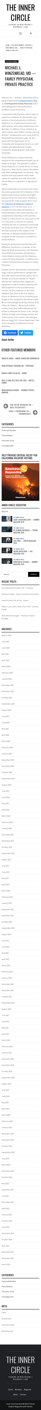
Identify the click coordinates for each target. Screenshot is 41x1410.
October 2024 (7, 772)
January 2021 (7, 1052)
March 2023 (6, 891)
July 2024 (5, 791)
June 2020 (6, 1096)
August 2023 (6, 859)
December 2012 (8, 1252)
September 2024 (8, 778)
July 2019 (5, 1158)
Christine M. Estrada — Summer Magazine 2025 (25, 563)
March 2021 (6, 1040)
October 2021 (7, 996)
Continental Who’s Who (27, 100)
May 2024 (5, 803)
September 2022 (8, 928)
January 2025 (7, 753)
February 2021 (7, 1046)
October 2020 (7, 1071)
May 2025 (5, 729)
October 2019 (7, 1146)
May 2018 (5, 1183)
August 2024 (6, 785)
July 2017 (5, 1196)
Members (18, 1389)
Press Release (7, 435)
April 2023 (5, 884)
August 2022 (6, 934)
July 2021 (5, 1015)
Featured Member (11, 61)
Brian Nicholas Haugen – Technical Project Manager (18, 391)
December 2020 (8, 1059)
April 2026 (5, 660)
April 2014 (5, 1246)
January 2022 (7, 978)
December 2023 (8, 834)
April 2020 (5, 1109)
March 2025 (6, 741)
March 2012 (6, 1264)
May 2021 (5, 1028)
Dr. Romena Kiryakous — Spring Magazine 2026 (25, 531)
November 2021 (8, 990)
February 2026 (7, 673)
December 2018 (8, 1171)
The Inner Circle (20, 12)
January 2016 (7, 1214)
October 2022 (7, 922)
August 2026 (6, 635)
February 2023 (7, 897)
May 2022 (5, 953)
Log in (4, 1312)
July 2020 (5, 1090)
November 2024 (8, 766)
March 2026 (6, 666)
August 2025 (6, 710)
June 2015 (6, 1227)
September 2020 (8, 1077)
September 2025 (8, 704)
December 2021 (8, 984)
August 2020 (6, 1084)
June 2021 (6, 1021)
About (15, 1394)
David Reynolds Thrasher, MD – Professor (18, 365)
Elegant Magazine (15, 1406)
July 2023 (5, 866)
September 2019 (8, 1152)
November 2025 (8, 691)
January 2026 (7, 679)
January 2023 (7, 903)
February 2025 (7, 747)
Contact (23, 1394)
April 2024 (5, 810)
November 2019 (8, 1140)
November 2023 (8, 841)
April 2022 (5, 959)
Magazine (27, 1389)
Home (10, 1389)
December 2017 (8, 1190)
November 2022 (8, 915)
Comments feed (8, 1325)
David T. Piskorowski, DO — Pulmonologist (20, 412)
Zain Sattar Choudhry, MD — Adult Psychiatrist (22, 406)
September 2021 (8, 1003)
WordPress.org (7, 1331)
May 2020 (5, 1102)
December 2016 (8, 1202)
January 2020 (7, 1127)
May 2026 (5, 654)
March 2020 (6, 1115)
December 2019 (8, 1133)
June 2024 (6, 797)
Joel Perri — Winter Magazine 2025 (24, 542)
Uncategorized (7, 446)
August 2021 (6, 1009)
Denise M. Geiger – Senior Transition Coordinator (20, 358)
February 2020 (7, 1121)
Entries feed (6, 1318)
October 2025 (7, 697)
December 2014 (8, 1233)
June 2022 (6, 947)
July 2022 (5, 940)
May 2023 (5, 878)
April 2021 (5, 1034)
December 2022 (8, 909)
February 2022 (7, 972)
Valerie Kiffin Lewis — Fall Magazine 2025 (23, 552)
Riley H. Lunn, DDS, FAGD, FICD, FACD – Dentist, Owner (18, 381)
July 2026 (5, 641)
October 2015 (7, 1221)
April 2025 (5, 735)
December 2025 (8, 685)
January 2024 (7, 828)
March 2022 (6, 965)
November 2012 (8, 1258)
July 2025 (5, 716)
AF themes (28, 1406)
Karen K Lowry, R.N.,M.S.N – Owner (14, 373)
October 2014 (7, 1239)
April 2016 (5, 1208)
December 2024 (8, 760)
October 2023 (7, 847)
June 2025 (6, 722)
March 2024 (6, 816)
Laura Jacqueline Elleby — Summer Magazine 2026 (26, 520)
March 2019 (6, 1165)
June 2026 (6, 648)
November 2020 (8, 1065)
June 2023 (6, 872)
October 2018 (7, 1177)
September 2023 (8, 853)
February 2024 (7, 822)
